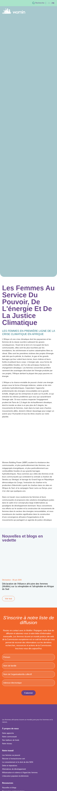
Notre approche (8, 733)
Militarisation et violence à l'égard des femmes (20, 773)
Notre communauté (9, 737)
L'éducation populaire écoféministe (15, 776)
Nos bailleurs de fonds (10, 740)
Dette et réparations (9, 766)
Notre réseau (7, 744)
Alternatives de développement (14, 769)
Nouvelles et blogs (9, 788)
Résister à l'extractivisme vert (13, 759)
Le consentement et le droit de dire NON (17, 762)
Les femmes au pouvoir (11, 755)
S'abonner (28, 693)
